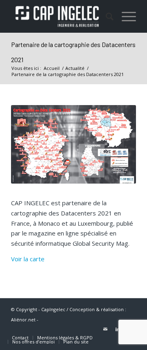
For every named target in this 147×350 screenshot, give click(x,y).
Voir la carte (28, 259)
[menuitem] (106, 16)
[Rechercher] (106, 16)
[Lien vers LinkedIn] (117, 329)
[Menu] (125, 16)
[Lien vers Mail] (105, 329)
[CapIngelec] (61, 16)
